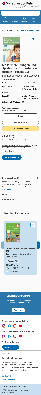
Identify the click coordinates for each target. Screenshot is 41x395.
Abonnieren (18, 310)
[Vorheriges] (2, 245)
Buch (20, 116)
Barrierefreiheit (8, 392)
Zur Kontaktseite (8, 380)
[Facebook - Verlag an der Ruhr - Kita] (9, 336)
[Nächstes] (38, 245)
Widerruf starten (10, 347)
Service (5, 353)
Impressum (23, 390)
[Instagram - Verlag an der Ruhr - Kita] (3, 336)
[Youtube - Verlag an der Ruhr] (20, 326)
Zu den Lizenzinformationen (13, 110)
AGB (4, 390)
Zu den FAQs (7, 376)
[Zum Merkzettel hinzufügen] (33, 39)
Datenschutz (12, 390)
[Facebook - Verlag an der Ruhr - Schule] (9, 326)
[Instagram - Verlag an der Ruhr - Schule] (3, 326)
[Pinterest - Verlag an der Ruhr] (14, 326)
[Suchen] (37, 13)
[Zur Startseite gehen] (20, 5)
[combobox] (17, 13)
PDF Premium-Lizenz (20, 129)
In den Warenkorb (12, 157)
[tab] (20, 183)
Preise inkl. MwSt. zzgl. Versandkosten (16, 146)
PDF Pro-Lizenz (20, 122)
